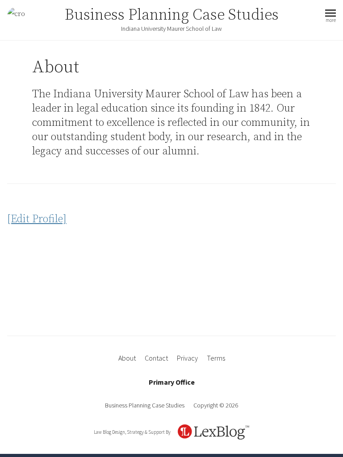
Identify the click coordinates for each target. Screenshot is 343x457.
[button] (330, 16)
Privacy (187, 357)
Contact (156, 357)
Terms (216, 357)
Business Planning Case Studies (172, 15)
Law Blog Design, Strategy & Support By (132, 432)
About (127, 357)
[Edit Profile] (37, 219)
